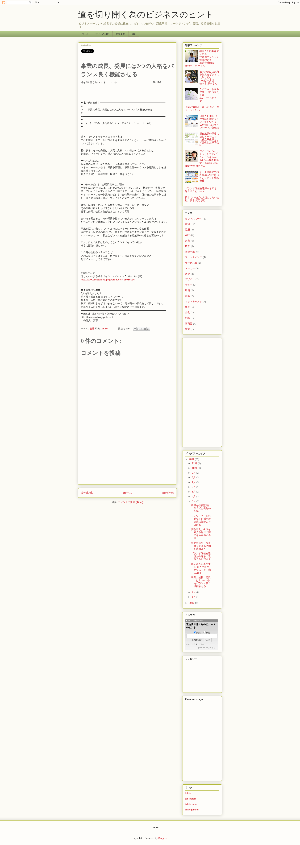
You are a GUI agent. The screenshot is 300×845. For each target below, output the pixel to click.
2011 (192, 459)
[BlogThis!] (138, 329)
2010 (192, 603)
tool (134, 33)
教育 (187, 273)
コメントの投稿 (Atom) (130, 502)
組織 (187, 296)
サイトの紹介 (102, 34)
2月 (194, 592)
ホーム (85, 34)
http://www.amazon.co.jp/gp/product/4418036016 (108, 279)
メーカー (190, 268)
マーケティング (193, 257)
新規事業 (120, 34)
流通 (187, 229)
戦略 (187, 318)
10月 (195, 468)
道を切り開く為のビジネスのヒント (150, 14)
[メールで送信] (135, 329)
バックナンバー (196, 644)
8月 (194, 477)
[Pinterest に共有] (148, 329)
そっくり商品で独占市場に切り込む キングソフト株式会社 (210, 176)
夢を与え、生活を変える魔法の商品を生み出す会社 (201, 533)
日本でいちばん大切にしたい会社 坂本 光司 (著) (202, 199)
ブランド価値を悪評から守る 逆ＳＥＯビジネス (202, 190)
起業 (187, 240)
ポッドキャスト (193, 301)
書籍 (92, 328)
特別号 (188, 284)
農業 (187, 246)
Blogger (162, 838)
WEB (187, 235)
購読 (198, 632)
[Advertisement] (127, 460)
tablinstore (191, 798)
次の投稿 (87, 493)
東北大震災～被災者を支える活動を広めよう (201, 545)
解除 (208, 632)
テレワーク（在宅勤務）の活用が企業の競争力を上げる (201, 520)
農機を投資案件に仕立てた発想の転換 (201, 508)
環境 (187, 290)
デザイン (190, 279)
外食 (187, 312)
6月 (194, 487)
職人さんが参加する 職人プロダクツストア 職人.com (201, 568)
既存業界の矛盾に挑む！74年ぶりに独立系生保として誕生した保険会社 (209, 139)
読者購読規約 (197, 640)
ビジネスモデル (193, 218)
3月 (194, 501)
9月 (194, 472)
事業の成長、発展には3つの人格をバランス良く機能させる (201, 581)
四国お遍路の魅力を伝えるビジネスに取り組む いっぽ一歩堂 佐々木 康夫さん (209, 77)
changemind (192, 809)
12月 (195, 463)
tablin (188, 793)
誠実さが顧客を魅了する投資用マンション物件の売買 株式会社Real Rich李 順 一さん (202, 58)
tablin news (191, 804)
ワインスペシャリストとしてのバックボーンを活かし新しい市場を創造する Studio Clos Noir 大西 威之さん (202, 158)
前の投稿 (168, 493)
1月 (194, 596)
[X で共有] (141, 329)
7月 (194, 482)
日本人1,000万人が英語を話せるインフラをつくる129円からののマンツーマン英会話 (209, 122)
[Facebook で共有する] (145, 329)
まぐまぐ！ (212, 648)
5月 (194, 491)
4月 (194, 496)
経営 (187, 329)
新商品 (188, 323)
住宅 (187, 306)
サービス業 (191, 262)
